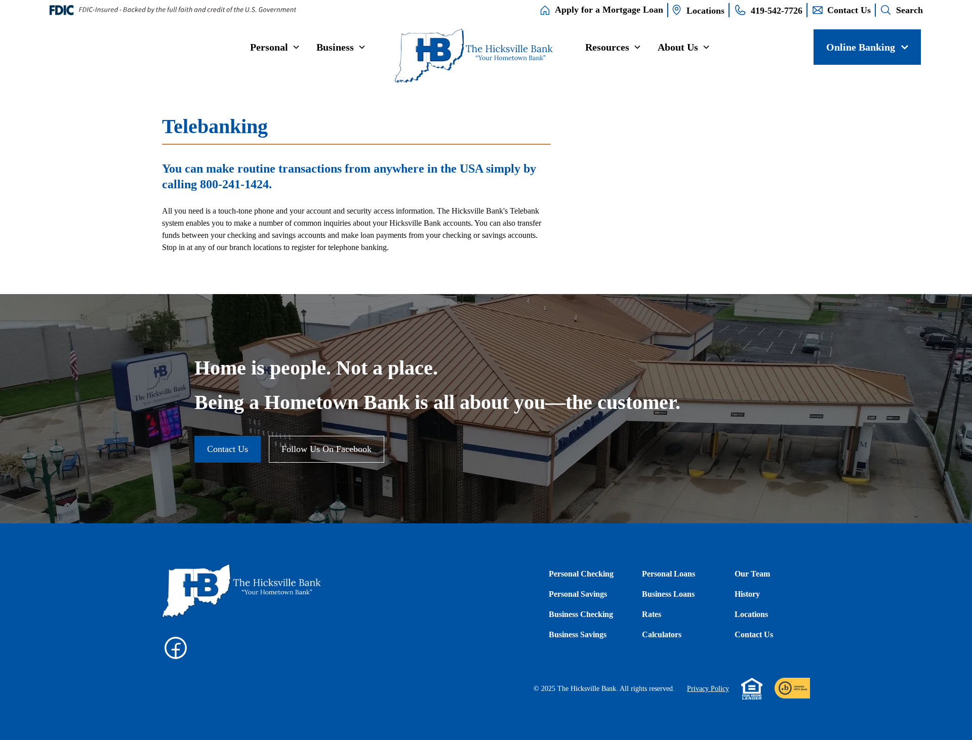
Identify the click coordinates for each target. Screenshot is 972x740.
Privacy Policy (708, 688)
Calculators (661, 634)
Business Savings (577, 634)
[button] (275, 47)
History (747, 594)
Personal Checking (581, 573)
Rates (651, 614)
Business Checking (581, 614)
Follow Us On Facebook (326, 449)
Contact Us (227, 449)
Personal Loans (668, 573)
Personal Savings (578, 594)
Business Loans (668, 594)
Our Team (752, 573)
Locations (751, 614)
